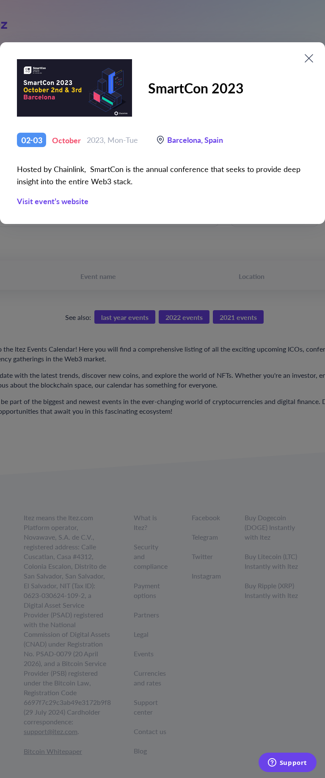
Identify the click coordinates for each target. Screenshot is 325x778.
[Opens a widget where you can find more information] (287, 763)
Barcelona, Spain (195, 139)
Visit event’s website (52, 201)
